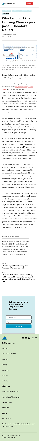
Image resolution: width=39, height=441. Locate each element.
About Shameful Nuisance (11, 397)
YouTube (5, 381)
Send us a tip (6, 418)
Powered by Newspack (9, 438)
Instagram (5, 370)
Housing (6, 13)
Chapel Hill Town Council (21, 11)
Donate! (29, 3)
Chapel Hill (7, 11)
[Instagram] (23, 338)
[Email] (29, 338)
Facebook (5, 375)
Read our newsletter (9, 354)
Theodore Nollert (10, 34)
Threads (5, 359)
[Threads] (32, 338)
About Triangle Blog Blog (10, 391)
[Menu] (35, 3)
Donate (4, 413)
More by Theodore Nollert (18, 254)
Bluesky (4, 365)
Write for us (6, 408)
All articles (5, 348)
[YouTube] (26, 338)
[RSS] (36, 338)
